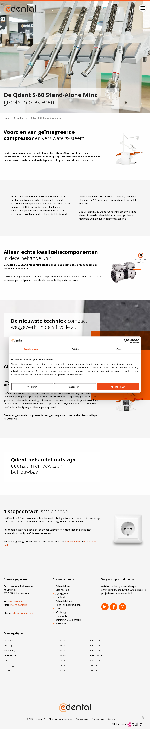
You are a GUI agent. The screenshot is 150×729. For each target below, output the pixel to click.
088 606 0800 (15, 601)
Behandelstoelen (64, 601)
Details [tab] (75, 349)
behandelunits (72, 541)
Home (6, 118)
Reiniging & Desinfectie (68, 619)
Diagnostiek (62, 589)
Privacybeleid (81, 719)
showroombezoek (23, 613)
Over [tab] (118, 349)
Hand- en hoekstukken (68, 605)
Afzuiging (60, 612)
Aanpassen (73, 386)
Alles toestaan (118, 386)
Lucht (58, 608)
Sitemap (111, 719)
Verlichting (61, 623)
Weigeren (32, 386)
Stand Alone (62, 593)
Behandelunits (20, 118)
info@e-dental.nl (18, 605)
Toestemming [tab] (31, 349)
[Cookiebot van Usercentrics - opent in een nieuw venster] (126, 341)
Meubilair (60, 597)
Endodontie (61, 616)
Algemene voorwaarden (60, 719)
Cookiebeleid (98, 719)
